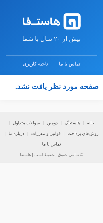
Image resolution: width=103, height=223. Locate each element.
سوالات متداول (26, 122)
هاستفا (25, 154)
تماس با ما (69, 64)
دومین (52, 122)
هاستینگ (72, 122)
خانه (90, 122)
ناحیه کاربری (35, 64)
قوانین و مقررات (46, 133)
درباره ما (16, 133)
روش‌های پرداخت (83, 133)
